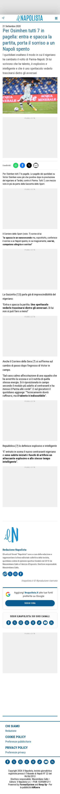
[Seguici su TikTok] (39, 622)
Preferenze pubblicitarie (18, 741)
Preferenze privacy (15, 752)
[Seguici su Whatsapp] (27, 622)
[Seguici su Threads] (33, 622)
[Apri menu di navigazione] (56, 18)
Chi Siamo (12, 726)
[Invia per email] (35, 165)
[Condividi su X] (29, 165)
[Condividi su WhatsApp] (15, 165)
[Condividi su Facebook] (22, 165)
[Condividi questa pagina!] (3, 18)
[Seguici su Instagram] (20, 622)
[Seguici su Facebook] (8, 622)
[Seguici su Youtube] (45, 622)
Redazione (10, 730)
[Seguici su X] (14, 622)
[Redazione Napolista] (11, 535)
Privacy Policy (16, 747)
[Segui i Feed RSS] (51, 622)
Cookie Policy (15, 737)
